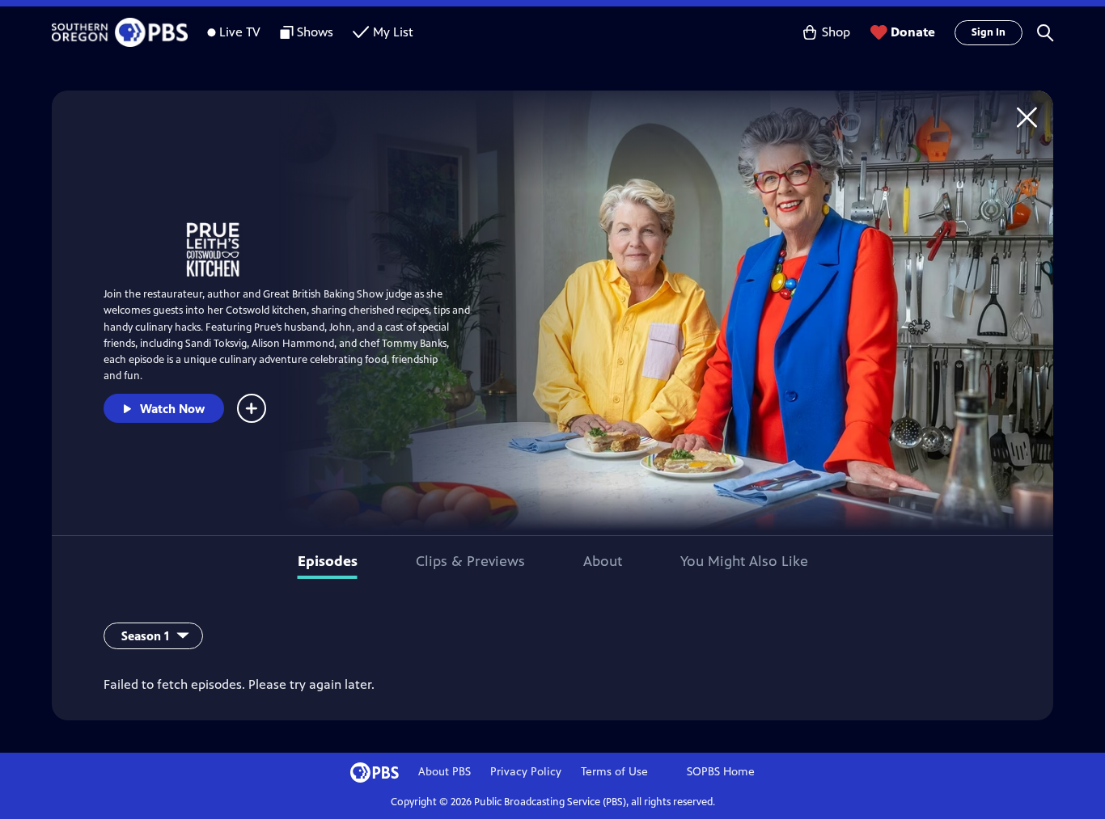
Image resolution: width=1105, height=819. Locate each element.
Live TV (239, 32)
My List (393, 32)
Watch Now (172, 408)
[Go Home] (1027, 117)
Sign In (989, 32)
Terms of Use (614, 772)
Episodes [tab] (328, 561)
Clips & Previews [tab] (470, 561)
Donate (913, 32)
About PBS (444, 772)
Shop (836, 32)
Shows (315, 32)
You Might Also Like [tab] (744, 561)
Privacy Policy (525, 772)
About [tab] (602, 561)
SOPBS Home (721, 772)
